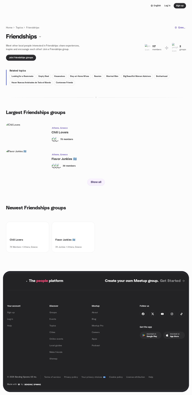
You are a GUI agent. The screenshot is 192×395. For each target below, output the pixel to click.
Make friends (56, 352)
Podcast (96, 346)
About (95, 312)
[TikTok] (181, 314)
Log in (10, 319)
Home (9, 27)
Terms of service (52, 377)
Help (9, 326)
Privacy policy (71, 377)
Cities (52, 332)
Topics (19, 27)
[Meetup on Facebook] (143, 314)
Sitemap (53, 359)
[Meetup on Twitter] (152, 314)
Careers (96, 332)
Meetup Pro (97, 326)
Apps (94, 339)
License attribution (135, 377)
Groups (53, 312)
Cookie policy (116, 377)
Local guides (56, 346)
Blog (94, 319)
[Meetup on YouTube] (162, 314)
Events (53, 319)
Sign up (11, 312)
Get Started (170, 281)
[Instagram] (172, 314)
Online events (56, 339)
